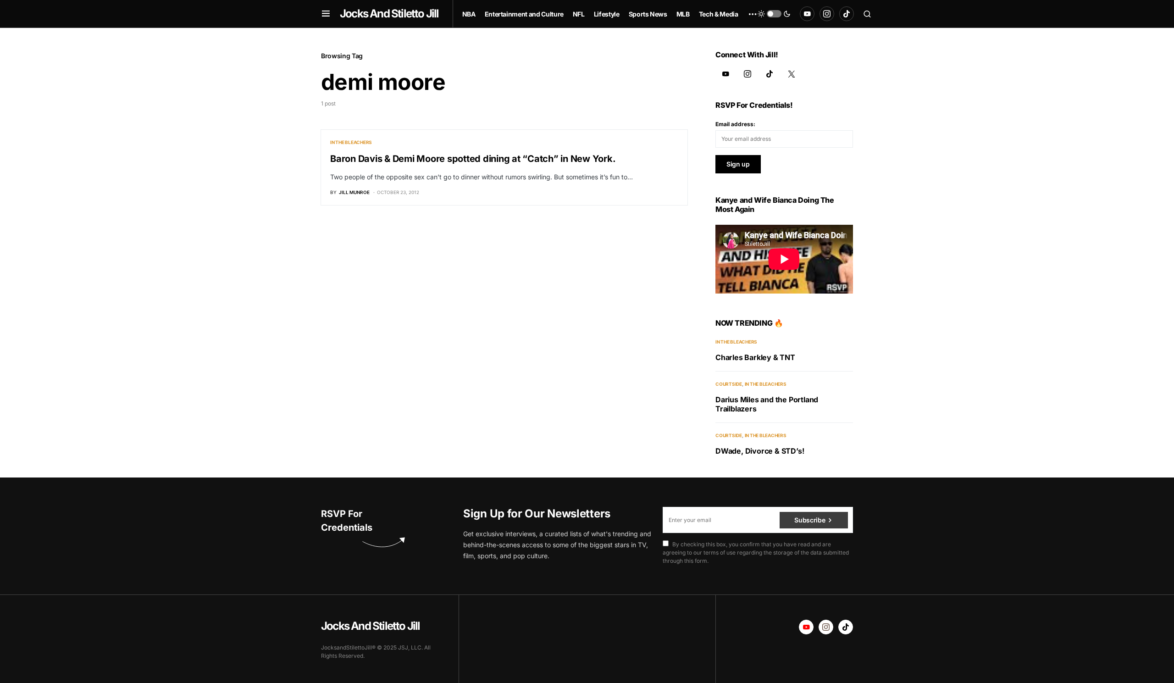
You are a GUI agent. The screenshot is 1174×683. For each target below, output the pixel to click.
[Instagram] (827, 14)
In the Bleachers (351, 142)
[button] (326, 13)
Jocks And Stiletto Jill (389, 13)
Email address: (735, 124)
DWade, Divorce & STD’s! (759, 450)
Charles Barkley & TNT (755, 357)
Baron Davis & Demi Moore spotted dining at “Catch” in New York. (472, 158)
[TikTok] (846, 14)
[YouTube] (807, 14)
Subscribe (809, 520)
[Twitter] (791, 74)
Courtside (728, 384)
